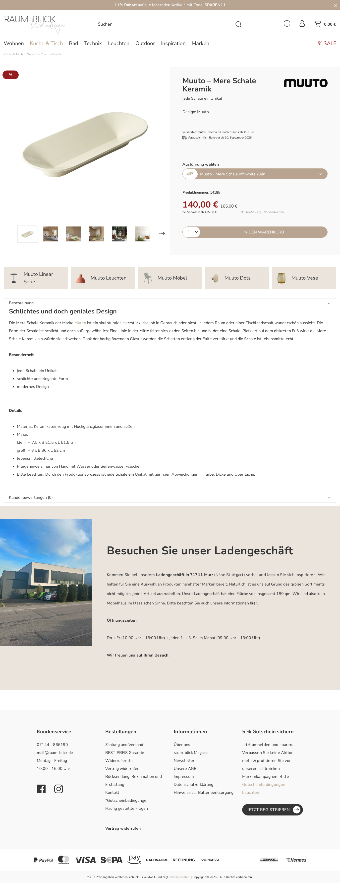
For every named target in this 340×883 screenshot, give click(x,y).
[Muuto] (306, 83)
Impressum (184, 776)
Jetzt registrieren (268, 809)
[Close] (335, 5)
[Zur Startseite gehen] (42, 24)
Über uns (182, 744)
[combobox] (164, 24)
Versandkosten (179, 877)
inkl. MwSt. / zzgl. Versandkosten (262, 212)
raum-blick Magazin (191, 752)
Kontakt (112, 792)
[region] (85, 155)
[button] (170, 303)
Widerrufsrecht (119, 760)
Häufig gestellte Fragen (126, 808)
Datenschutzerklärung (193, 784)
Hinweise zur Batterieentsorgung (203, 792)
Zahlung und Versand (124, 744)
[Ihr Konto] (302, 25)
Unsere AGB (185, 768)
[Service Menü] (287, 25)
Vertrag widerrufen (122, 768)
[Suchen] (239, 24)
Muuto (80, 323)
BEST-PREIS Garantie (124, 752)
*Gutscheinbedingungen (127, 800)
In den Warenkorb (264, 232)
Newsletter (184, 760)
